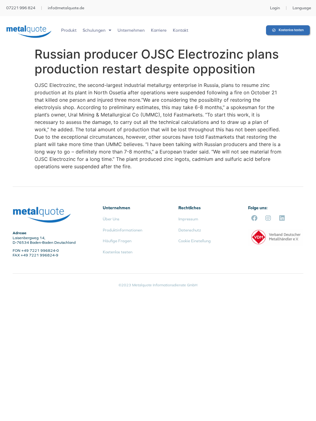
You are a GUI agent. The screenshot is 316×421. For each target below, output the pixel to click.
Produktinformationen (122, 230)
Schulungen (94, 30)
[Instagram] (268, 218)
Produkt (69, 30)
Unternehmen (131, 30)
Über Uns (111, 219)
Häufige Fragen (117, 241)
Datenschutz (189, 230)
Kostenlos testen (117, 252)
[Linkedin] (282, 218)
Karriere (159, 30)
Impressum (188, 219)
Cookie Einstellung (194, 241)
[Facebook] (254, 218)
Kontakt (180, 30)
